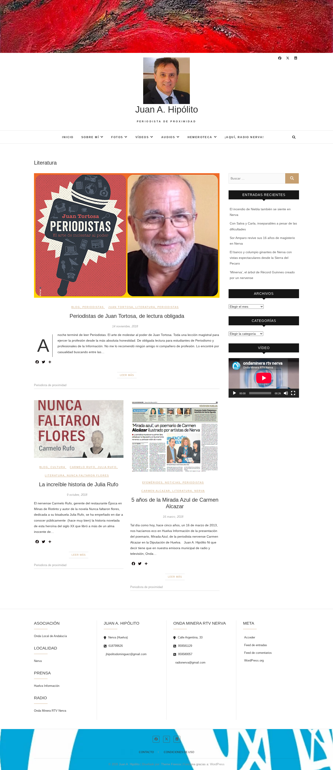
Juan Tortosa (120, 307)
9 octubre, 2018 (77, 494)
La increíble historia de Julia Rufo (78, 484)
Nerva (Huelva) (117, 637)
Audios (168, 137)
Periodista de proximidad (50, 385)
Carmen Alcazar (155, 490)
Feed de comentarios (258, 652)
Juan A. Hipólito (166, 109)
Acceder (249, 637)
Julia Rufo (107, 467)
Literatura (145, 307)
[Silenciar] (286, 393)
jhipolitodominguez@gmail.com (126, 654)
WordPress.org (254, 660)
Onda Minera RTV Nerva (50, 710)
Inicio (67, 137)
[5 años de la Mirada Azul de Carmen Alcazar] (175, 436)
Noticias (172, 482)
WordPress (217, 764)
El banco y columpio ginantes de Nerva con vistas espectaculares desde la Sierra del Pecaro (261, 257)
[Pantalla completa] (293, 393)
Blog (75, 307)
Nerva (199, 490)
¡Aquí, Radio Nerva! (244, 137)
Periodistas (93, 307)
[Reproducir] (234, 393)
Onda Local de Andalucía (50, 636)
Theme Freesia (171, 764)
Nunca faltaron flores (88, 475)
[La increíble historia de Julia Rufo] (78, 429)
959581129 (184, 645)
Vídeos (142, 137)
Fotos (117, 137)
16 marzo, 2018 (173, 516)
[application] (264, 378)
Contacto (146, 752)
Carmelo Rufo (82, 467)
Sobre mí (90, 137)
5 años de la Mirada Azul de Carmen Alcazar (174, 503)
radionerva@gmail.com (189, 662)
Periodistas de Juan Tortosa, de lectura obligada (127, 316)
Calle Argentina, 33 (190, 637)
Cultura (58, 467)
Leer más (127, 375)
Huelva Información (46, 685)
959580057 (184, 654)
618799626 (115, 645)
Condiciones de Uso (179, 752)
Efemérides (152, 482)
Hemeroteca (200, 137)
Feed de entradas (255, 645)
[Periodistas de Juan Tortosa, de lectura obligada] (127, 235)
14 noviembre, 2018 (125, 326)
